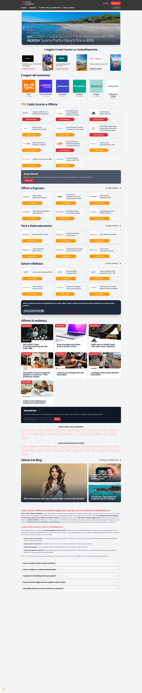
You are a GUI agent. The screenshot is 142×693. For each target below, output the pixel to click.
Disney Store (89, 434)
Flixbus (102, 446)
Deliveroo (24, 454)
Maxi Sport (25, 438)
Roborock (42, 434)
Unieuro (109, 450)
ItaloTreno (24, 446)
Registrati (115, 3)
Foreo (23, 430)
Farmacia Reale (74, 446)
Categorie (32, 8)
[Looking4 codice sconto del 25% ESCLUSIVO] (105, 365)
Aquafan (101, 450)
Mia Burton (69, 434)
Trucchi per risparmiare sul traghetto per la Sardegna (103, 497)
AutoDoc (116, 446)
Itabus (55, 446)
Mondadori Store (78, 450)
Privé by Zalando (58, 450)
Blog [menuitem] (47, 8)
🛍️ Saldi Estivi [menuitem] (55, 8)
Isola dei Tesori (61, 430)
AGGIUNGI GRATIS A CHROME (32, 311)
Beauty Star (114, 434)
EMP (83, 430)
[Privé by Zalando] (45, 86)
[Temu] (28, 86)
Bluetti (35, 434)
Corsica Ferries (79, 434)
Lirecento (24, 434)
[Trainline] (79, 86)
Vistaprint (40, 430)
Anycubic (60, 434)
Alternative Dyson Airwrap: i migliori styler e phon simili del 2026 (54, 498)
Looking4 (94, 446)
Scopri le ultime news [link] (108, 460)
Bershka (48, 446)
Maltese (89, 430)
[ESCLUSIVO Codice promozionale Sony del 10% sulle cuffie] (37, 337)
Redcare (94, 450)
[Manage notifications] (3, 689)
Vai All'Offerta (32, 203)
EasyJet (87, 450)
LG (30, 434)
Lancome (97, 430)
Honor (106, 434)
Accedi (105, 3)
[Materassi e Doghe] (113, 86)
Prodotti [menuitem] (42, 8)
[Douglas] (96, 86)
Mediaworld (33, 446)
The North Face (85, 446)
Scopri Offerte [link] (111, 188)
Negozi (23, 8)
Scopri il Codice (95, 69)
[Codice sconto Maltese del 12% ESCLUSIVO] (71, 365)
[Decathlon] (62, 86)
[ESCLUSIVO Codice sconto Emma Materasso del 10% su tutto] (71, 28)
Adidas (33, 450)
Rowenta (70, 430)
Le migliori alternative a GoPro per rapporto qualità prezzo (101, 476)
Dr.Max (41, 446)
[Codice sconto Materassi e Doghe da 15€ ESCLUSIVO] (37, 393)
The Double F (31, 430)
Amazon (109, 446)
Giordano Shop (50, 430)
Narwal (77, 430)
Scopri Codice (31, 135)
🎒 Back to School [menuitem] (67, 8)
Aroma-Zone (25, 450)
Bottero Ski (99, 434)
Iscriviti (57, 419)
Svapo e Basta (63, 446)
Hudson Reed (52, 434)
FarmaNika (48, 450)
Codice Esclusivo (28, 69)
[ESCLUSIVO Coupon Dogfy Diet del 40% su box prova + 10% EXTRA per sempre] (37, 365)
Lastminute (117, 450)
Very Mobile (113, 430)
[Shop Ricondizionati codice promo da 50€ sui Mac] (71, 337)
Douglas (104, 430)
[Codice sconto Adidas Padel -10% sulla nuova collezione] (105, 337)
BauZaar (40, 450)
